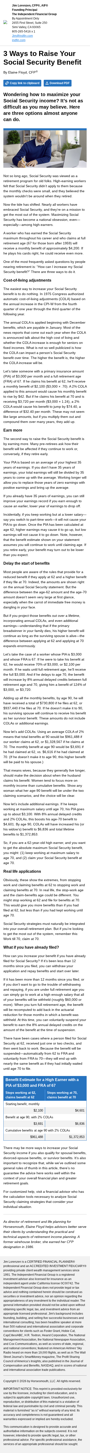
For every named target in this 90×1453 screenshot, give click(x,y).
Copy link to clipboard (24, 83)
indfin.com (18, 40)
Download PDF (60, 83)
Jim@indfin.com (22, 35)
